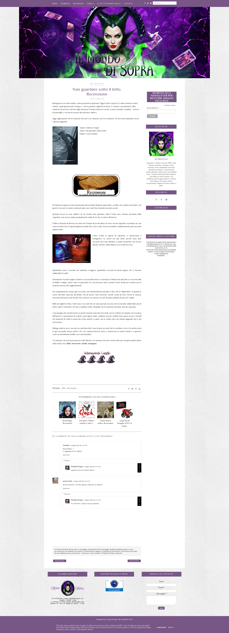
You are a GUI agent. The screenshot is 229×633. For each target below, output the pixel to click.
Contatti (128, 4)
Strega (90, 4)
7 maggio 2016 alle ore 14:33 (92, 500)
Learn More (161, 627)
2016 (91, 83)
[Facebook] (145, 2)
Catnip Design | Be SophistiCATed (120, 619)
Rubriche (65, 4)
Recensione (99, 83)
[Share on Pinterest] (136, 388)
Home (54, 4)
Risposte (67, 461)
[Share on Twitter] (132, 388)
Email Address (153, 108)
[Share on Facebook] (129, 388)
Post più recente (59, 561)
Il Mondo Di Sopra (77, 466)
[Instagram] (151, 2)
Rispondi (66, 455)
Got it (170, 627)
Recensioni (78, 4)
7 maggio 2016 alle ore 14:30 (81, 481)
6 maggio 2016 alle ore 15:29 (78, 445)
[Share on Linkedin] (139, 388)
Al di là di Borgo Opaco (109, 4)
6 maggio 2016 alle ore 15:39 (92, 466)
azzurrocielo (67, 481)
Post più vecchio (134, 561)
